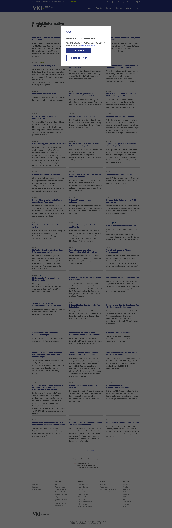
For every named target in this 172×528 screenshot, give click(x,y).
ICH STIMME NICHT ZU (79, 58)
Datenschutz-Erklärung (88, 45)
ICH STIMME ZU (79, 50)
